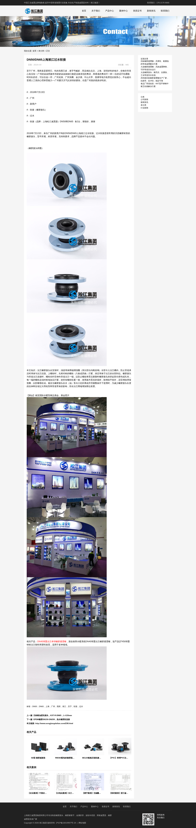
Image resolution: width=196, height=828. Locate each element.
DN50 (34, 706)
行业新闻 (144, 108)
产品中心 (109, 11)
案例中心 (123, 11)
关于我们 (95, 11)
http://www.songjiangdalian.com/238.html (54, 723)
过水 (81, 706)
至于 (70, 706)
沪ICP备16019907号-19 (66, 823)
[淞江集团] (34, 10)
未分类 (41, 51)
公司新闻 (144, 99)
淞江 (64, 706)
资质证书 (137, 11)
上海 (47, 706)
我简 (59, 706)
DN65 (41, 706)
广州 (53, 706)
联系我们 (165, 11)
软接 (75, 706)
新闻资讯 (151, 11)
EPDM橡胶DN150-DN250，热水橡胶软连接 (51, 719)
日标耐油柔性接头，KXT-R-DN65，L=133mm (52, 715)
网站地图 (82, 823)
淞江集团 (43, 823)
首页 (84, 11)
